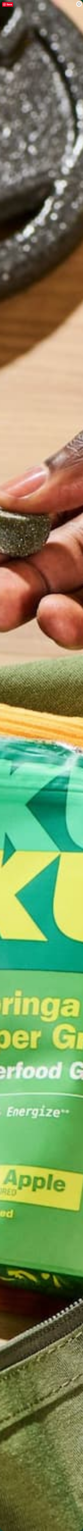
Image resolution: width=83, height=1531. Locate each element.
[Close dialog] (79, 4)
